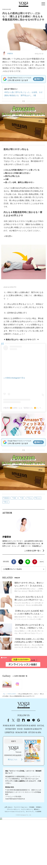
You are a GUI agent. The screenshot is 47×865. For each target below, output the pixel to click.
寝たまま (38, 498)
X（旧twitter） (20, 561)
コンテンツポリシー (26, 809)
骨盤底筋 (6, 498)
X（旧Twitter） (13, 720)
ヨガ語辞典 (38, 811)
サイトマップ (29, 811)
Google (38, 720)
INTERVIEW (10, 729)
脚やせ (6, 502)
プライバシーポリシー (13, 809)
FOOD (20, 729)
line (33, 720)
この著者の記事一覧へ (32, 551)
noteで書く (41, 561)
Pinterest (34, 561)
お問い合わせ (8, 807)
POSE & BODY (9, 725)
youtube (28, 720)
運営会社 (36, 809)
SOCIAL (40, 725)
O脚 (22, 498)
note (23, 720)
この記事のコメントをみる (12, 569)
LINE (27, 561)
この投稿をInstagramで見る (14, 378)
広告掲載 (31, 807)
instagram (18, 720)
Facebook (13, 561)
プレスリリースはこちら (20, 807)
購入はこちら (12, 759)
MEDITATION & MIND (26, 725)
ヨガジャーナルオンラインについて (14, 811)
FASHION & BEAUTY (33, 729)
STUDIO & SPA (34, 732)
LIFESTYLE (9, 732)
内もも (30, 498)
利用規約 (38, 807)
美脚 (14, 498)
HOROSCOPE (21, 732)
